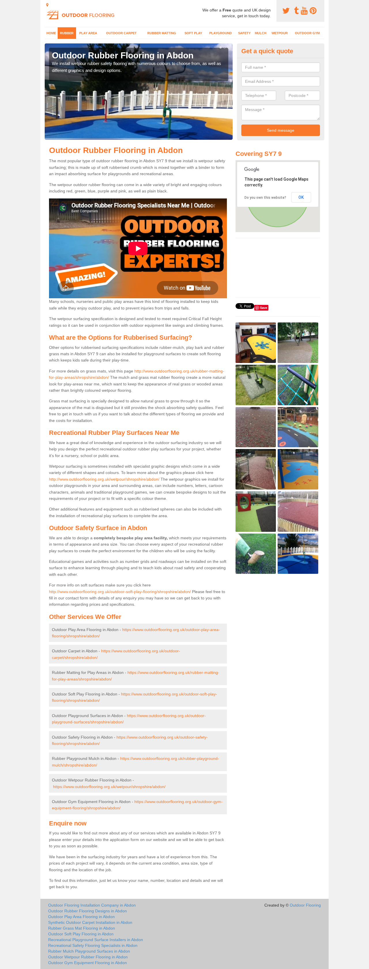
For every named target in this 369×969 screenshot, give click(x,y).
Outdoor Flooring (305, 905)
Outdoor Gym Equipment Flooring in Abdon (87, 962)
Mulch (260, 33)
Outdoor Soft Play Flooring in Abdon (81, 934)
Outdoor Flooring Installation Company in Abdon (92, 905)
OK (301, 197)
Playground (220, 33)
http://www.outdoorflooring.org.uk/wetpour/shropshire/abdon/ (104, 479)
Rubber (67, 33)
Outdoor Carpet (121, 33)
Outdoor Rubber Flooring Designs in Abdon (87, 911)
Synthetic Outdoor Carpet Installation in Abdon (90, 922)
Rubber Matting (161, 33)
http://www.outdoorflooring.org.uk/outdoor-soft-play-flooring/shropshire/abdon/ (120, 591)
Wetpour (280, 33)
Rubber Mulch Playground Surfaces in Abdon (89, 951)
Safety (244, 33)
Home (51, 33)
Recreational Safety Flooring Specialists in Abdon (93, 945)
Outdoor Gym (307, 33)
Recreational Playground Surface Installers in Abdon (95, 939)
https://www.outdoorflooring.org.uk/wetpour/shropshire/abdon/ (109, 786)
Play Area (88, 33)
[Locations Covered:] (47, 5)
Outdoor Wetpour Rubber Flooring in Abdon (88, 957)
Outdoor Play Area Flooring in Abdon (81, 916)
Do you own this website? (265, 198)
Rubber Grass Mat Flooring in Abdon (81, 928)
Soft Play (193, 33)
